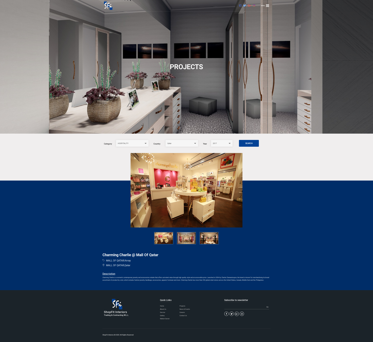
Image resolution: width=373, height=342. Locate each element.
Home (162, 306)
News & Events (185, 309)
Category (108, 144)
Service (162, 312)
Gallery (162, 315)
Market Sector (165, 319)
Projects (182, 306)
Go (267, 307)
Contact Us (183, 315)
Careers (182, 312)
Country (156, 144)
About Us (163, 309)
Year (205, 144)
